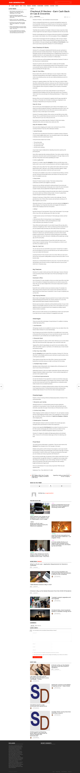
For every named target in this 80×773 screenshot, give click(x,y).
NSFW (57, 5)
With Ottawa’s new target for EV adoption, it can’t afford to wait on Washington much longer (39, 518)
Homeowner (40, 5)
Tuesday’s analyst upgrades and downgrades (61, 598)
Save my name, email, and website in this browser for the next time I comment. (46, 652)
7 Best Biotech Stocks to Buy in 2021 (41, 584)
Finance (29, 5)
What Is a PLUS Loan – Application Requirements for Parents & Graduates (39, 525)
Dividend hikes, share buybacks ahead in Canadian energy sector (61, 610)
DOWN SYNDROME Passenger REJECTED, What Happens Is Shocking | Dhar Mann (61, 506)
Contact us (69, 771)
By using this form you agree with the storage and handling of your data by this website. (51, 654)
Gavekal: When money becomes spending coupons (61, 712)
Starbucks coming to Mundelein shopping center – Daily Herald (61, 685)
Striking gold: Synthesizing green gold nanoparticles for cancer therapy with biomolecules (38, 733)
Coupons (52, 5)
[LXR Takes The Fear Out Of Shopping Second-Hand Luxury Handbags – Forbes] (40, 669)
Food (24, 5)
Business (34, 5)
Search (70, 3)
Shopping (46, 5)
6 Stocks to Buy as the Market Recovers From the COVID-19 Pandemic (50, 591)
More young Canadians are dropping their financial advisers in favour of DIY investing (61, 573)
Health (17, 5)
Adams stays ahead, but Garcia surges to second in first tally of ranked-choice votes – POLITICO (39, 555)
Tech (21, 5)
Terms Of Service (64, 771)
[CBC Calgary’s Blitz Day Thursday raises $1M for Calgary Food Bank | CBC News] (1, 386)
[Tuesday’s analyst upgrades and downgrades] (40, 602)
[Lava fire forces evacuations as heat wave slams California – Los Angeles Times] (61, 527)
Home (12, 5)
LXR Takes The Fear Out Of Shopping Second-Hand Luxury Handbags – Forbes (39, 678)
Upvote (39, 486)
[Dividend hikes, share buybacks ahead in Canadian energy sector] (40, 615)
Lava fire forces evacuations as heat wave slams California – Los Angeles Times (61, 536)
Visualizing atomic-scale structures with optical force (38, 705)
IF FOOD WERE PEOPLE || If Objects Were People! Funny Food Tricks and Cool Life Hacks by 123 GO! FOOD (61, 544)
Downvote (61, 486)
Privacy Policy (58, 771)
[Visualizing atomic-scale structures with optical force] (40, 694)
